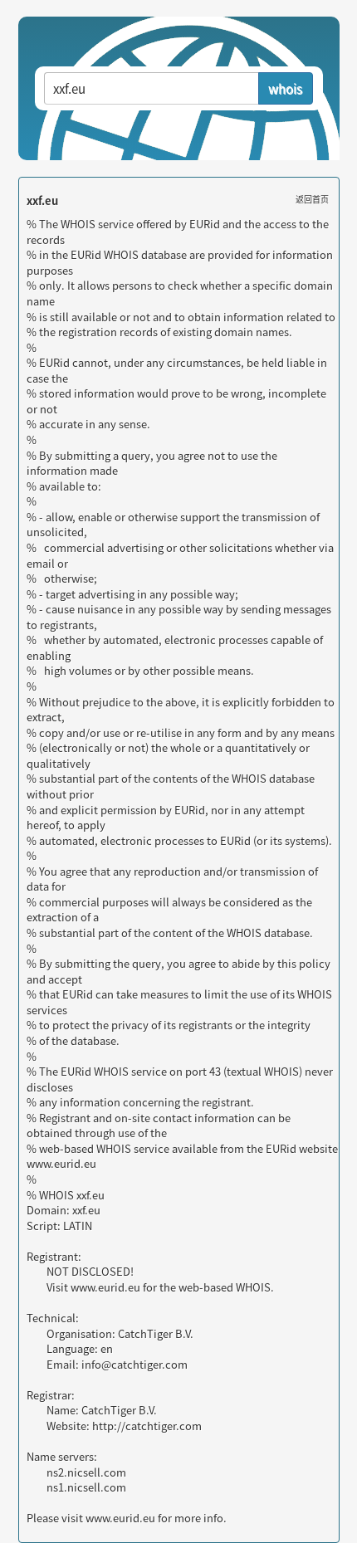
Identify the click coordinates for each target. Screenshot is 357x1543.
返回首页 (312, 199)
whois (285, 88)
